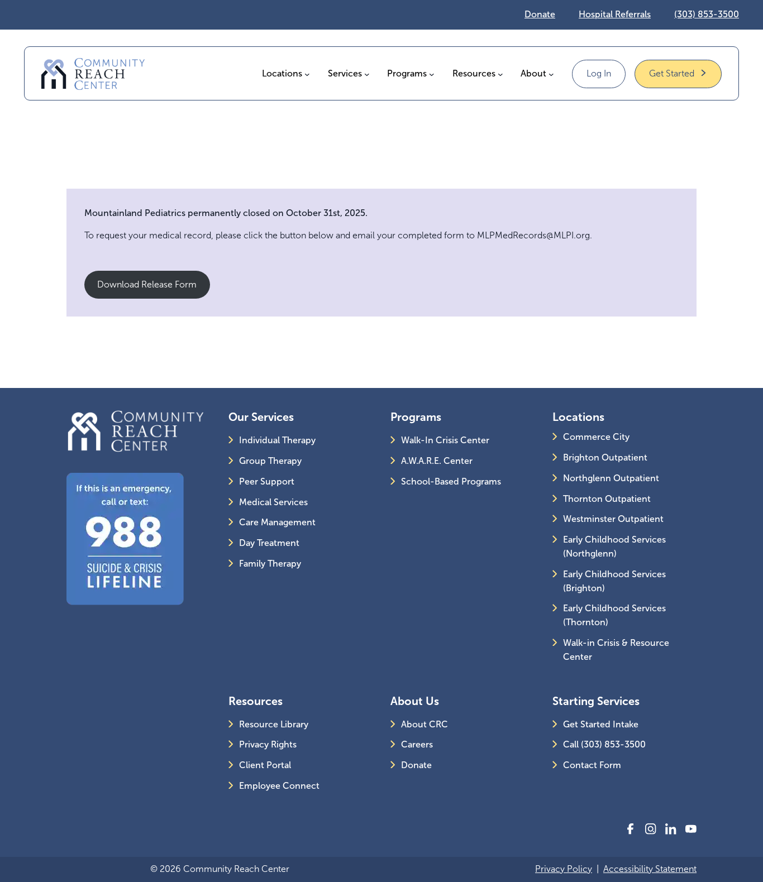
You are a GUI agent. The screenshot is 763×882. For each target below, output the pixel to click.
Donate (539, 14)
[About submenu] (551, 73)
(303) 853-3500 (706, 14)
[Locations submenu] (307, 73)
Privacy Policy (563, 869)
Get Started (671, 73)
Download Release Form (147, 284)
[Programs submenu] (432, 73)
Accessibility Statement (650, 869)
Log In (598, 73)
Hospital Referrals (615, 14)
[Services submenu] (367, 73)
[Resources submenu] (500, 73)
